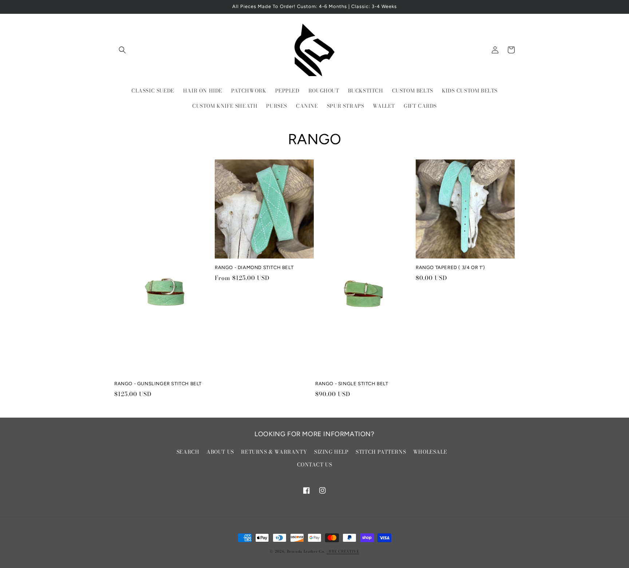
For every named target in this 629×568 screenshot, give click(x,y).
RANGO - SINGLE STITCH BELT (351, 383)
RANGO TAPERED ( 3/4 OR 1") (450, 267)
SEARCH (188, 452)
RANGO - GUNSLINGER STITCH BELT (158, 383)
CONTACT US (314, 465)
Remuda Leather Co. (306, 551)
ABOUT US (220, 452)
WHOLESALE (430, 452)
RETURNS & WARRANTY (274, 452)
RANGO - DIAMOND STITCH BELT (254, 267)
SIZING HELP (331, 452)
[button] (122, 50)
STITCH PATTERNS (381, 452)
